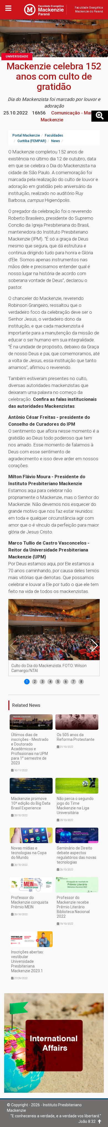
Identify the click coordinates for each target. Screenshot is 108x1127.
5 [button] (58, 682)
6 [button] (66, 682)
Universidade (17, 56)
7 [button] (73, 682)
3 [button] (42, 682)
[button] (94, 645)
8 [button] (81, 682)
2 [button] (35, 682)
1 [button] (27, 682)
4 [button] (50, 682)
